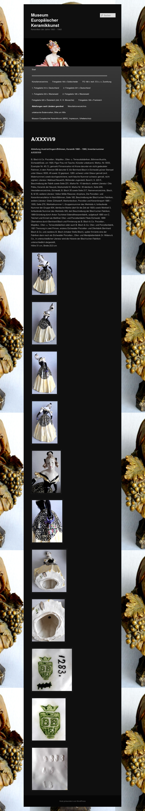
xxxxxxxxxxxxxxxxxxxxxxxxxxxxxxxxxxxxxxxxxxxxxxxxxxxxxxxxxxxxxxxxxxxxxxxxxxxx (69, 75)
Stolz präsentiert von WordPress (72, 801)
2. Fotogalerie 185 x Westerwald (76, 94)
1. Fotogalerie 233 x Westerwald (45, 94)
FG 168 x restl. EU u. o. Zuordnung (96, 81)
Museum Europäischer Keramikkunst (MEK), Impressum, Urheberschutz (61, 118)
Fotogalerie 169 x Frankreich (90, 100)
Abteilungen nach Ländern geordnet (47, 106)
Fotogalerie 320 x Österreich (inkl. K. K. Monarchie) (53, 100)
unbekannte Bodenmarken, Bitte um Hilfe (49, 112)
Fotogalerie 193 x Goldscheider (65, 81)
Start (34, 69)
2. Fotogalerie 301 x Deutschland (76, 87)
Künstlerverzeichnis (40, 81)
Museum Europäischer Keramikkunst (45, 20)
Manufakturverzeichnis (77, 106)
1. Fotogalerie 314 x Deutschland (45, 87)
